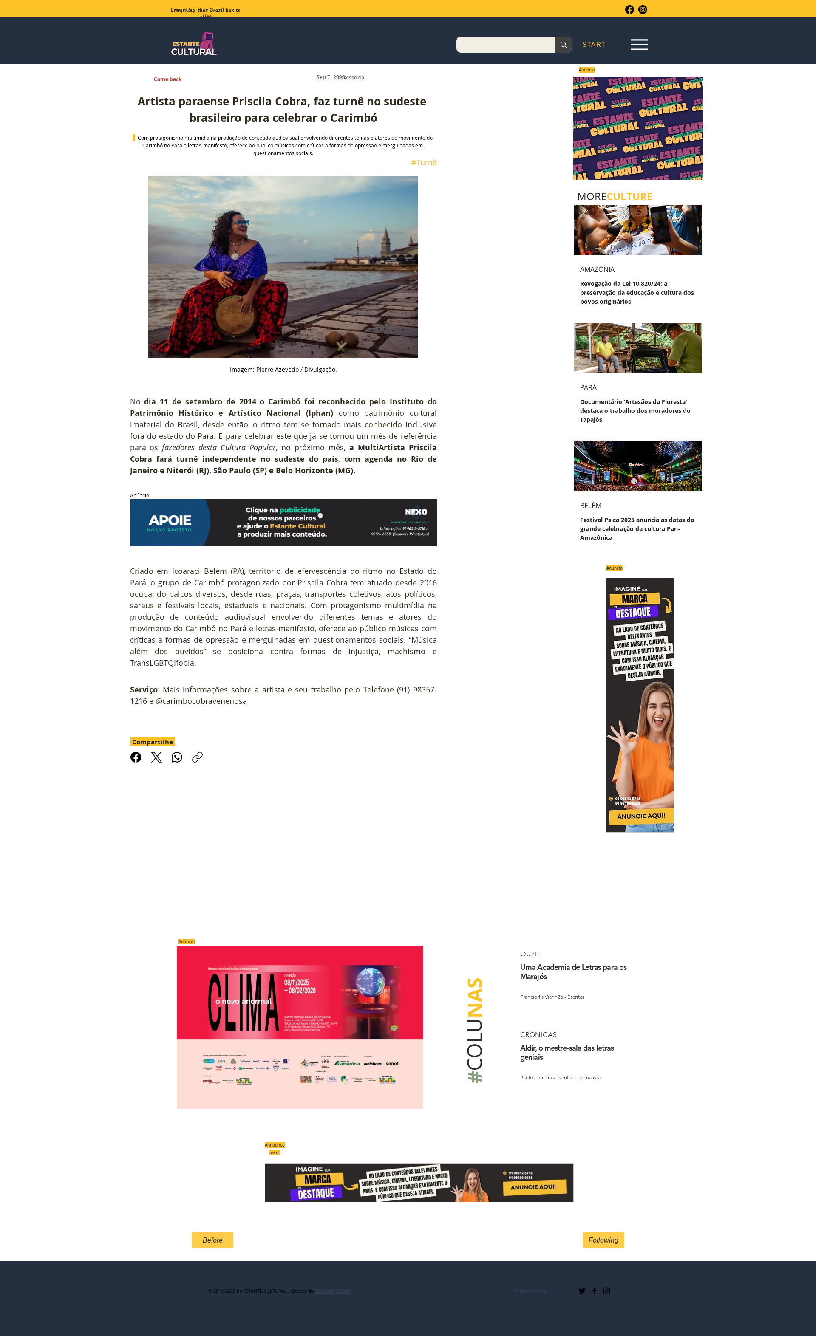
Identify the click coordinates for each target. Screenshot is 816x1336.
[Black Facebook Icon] (594, 1290)
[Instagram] (642, 9)
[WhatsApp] (177, 757)
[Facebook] (629, 9)
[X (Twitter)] (156, 757)
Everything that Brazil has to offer (206, 13)
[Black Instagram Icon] (606, 1290)
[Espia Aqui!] (639, 45)
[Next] (704, 128)
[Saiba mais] (635, 128)
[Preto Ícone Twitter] (582, 1290)
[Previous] (572, 128)
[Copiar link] (197, 757)
